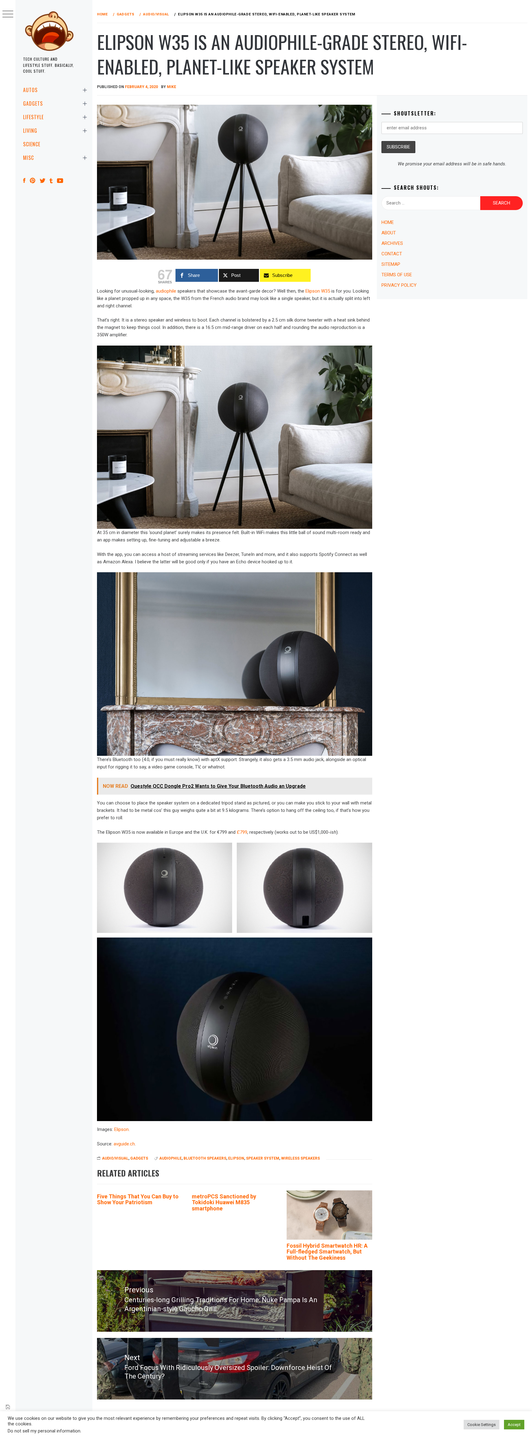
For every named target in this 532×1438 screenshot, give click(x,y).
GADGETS (33, 103)
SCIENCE (31, 144)
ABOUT (388, 233)
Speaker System (262, 1158)
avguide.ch (124, 1144)
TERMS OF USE (396, 274)
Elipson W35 (317, 291)
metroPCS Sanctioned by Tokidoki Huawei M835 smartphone (224, 1202)
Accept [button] (514, 1424)
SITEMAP (390, 264)
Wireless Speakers (300, 1158)
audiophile (166, 291)
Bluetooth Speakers (204, 1158)
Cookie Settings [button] (481, 1424)
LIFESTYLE (33, 117)
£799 (242, 832)
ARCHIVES (392, 243)
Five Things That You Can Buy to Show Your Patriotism (138, 1199)
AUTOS (30, 90)
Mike (171, 87)
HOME (387, 222)
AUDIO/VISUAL (115, 1158)
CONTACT (391, 254)
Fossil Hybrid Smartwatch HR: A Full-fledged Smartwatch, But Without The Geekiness (327, 1251)
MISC (28, 157)
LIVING (30, 130)
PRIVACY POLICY (399, 285)
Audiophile (170, 1158)
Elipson (121, 1129)
